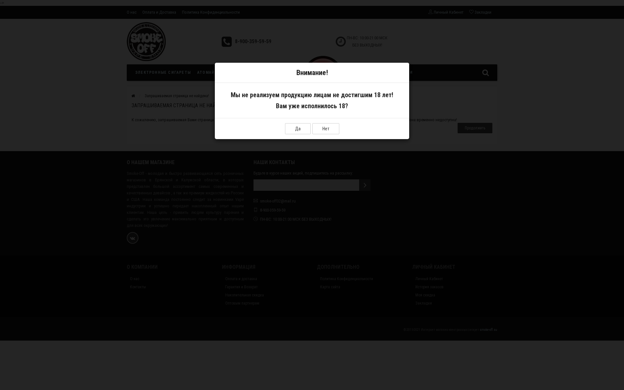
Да (298, 128)
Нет (325, 128)
